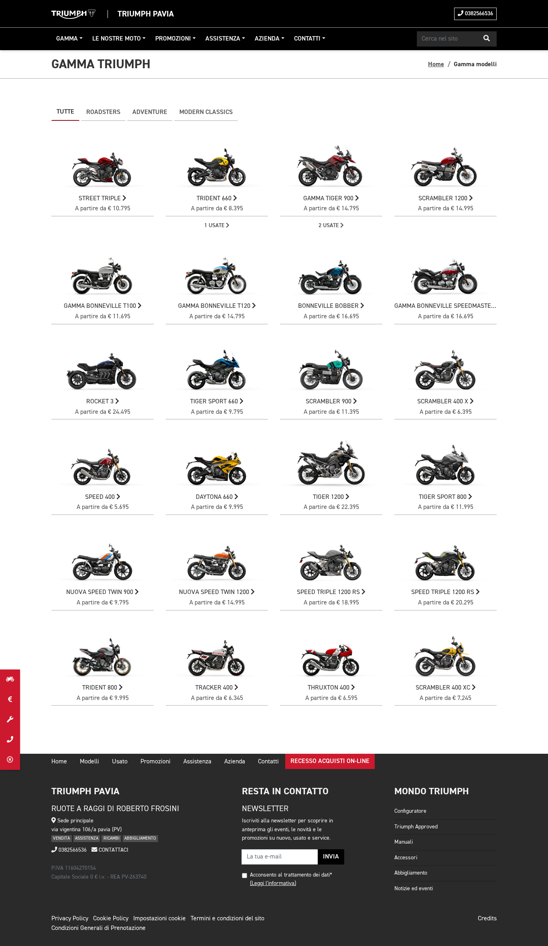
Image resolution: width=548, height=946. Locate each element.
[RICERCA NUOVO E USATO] (10, 679)
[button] (487, 39)
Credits (487, 918)
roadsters (103, 112)
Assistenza (222, 39)
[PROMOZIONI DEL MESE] (10, 700)
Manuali (403, 842)
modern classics (206, 112)
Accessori (405, 858)
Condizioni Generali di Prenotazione (98, 928)
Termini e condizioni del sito (227, 918)
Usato (120, 762)
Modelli (89, 762)
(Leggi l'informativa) (273, 883)
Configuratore (410, 811)
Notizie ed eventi (413, 888)
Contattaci (112, 850)
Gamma (67, 39)
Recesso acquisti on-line (329, 761)
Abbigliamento (410, 873)
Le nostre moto (116, 39)
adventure (149, 112)
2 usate (329, 225)
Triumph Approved (416, 827)
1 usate (215, 225)
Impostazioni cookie (159, 918)
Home (436, 64)
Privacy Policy (69, 918)
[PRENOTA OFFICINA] (10, 720)
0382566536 (478, 13)
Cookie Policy (110, 918)
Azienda (267, 39)
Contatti (307, 39)
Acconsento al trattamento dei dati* (291, 875)
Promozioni (173, 39)
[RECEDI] (10, 760)
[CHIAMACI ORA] (10, 740)
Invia (331, 857)
